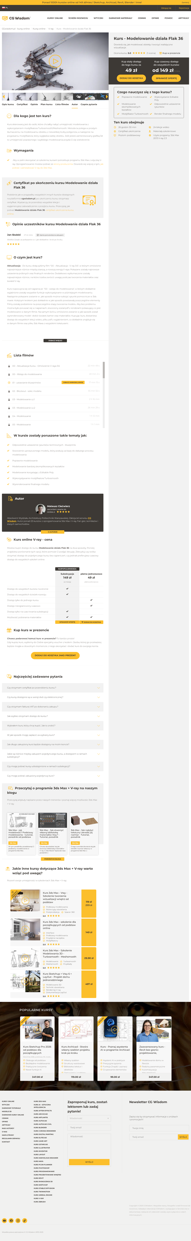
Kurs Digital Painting (44, 1134)
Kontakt (6, 1142)
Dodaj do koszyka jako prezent (55, 655)
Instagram (17, 1220)
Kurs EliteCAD (40, 1138)
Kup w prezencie (171, 53)
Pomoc (169, 18)
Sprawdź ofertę (166, 78)
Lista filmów (62, 104)
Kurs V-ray (39, 1198)
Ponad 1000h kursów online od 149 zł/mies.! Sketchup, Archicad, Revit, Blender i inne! (92, 2)
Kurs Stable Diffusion (44, 1188)
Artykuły (183, 18)
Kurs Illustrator (42, 1148)
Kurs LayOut (39, 1154)
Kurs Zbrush (40, 1202)
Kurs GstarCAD (41, 1144)
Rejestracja (184, 8)
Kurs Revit (39, 1178)
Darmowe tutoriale (11, 1108)
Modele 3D (7, 1111)
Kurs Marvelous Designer (46, 1158)
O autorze (52, 532)
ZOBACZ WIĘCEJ (55, 340)
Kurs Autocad (40, 1121)
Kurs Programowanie (44, 1171)
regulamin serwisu (11, 1138)
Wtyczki (98, 18)
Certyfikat (22, 104)
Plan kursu (46, 104)
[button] (107, 97)
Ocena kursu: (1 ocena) (135, 53)
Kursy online (55, 18)
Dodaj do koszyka (92, 622)
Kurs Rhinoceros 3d (43, 1181)
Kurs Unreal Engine (43, 1195)
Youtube (4, 1220)
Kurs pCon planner (43, 1165)
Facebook (11, 1220)
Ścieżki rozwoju (78, 18)
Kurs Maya (38, 1161)
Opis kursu (8, 104)
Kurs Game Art (40, 1141)
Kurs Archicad (41, 1114)
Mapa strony (8, 1135)
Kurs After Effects (43, 1111)
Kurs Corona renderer (45, 1131)
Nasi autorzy (8, 1128)
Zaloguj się (166, 8)
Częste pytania (89, 104)
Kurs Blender (40, 1128)
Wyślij (89, 1162)
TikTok (24, 1220)
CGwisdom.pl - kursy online (16, 29)
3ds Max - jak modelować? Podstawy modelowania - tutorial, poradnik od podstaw (20, 833)
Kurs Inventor (40, 1151)
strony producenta (63, 164)
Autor (75, 104)
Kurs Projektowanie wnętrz (47, 1175)
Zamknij (185, 2)
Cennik (142, 18)
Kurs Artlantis (41, 1117)
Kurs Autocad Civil (43, 1124)
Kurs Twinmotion (42, 1192)
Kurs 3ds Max (40, 1101)
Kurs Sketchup (41, 1185)
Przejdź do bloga (52, 859)
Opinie (155, 18)
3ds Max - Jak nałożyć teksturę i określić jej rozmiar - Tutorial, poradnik (82, 833)
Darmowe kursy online (13, 1115)
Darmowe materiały (120, 18)
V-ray (51, 29)
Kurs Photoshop (42, 1168)
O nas (4, 1132)
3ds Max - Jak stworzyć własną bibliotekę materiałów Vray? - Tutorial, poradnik (52, 833)
